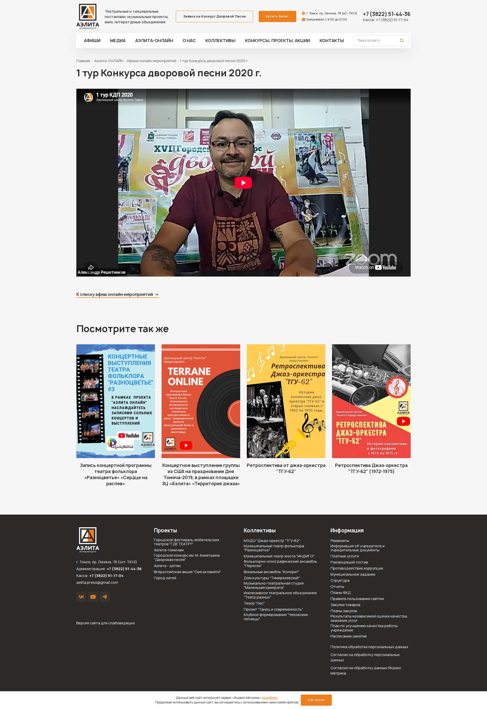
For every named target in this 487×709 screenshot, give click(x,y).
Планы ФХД (341, 593)
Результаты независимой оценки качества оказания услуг (369, 618)
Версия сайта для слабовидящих (105, 623)
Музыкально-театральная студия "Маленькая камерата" (274, 585)
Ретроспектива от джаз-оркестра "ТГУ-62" (286, 468)
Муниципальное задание (353, 574)
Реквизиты (340, 541)
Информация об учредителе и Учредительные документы (358, 548)
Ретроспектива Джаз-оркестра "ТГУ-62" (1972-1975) (371, 468)
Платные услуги (345, 556)
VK (81, 597)
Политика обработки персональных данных (369, 646)
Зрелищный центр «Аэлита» (87, 16)
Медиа (118, 40)
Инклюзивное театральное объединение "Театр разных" (280, 595)
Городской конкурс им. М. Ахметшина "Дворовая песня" (187, 557)
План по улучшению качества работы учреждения (364, 628)
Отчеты (337, 587)
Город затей (165, 578)
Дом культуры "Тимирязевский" (272, 578)
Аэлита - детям (167, 566)
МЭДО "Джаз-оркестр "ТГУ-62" (272, 541)
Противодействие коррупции (357, 568)
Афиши (92, 40)
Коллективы (220, 40)
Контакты (332, 40)
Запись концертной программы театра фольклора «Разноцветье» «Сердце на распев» (115, 474)
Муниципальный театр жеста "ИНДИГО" (279, 556)
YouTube (93, 597)
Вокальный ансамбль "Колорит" (271, 572)
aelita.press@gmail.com (97, 582)
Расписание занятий (349, 636)
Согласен (316, 700)
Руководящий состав (349, 562)
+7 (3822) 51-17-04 (392, 19)
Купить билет (277, 16)
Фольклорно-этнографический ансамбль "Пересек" (280, 563)
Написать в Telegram (105, 597)
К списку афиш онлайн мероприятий (114, 294)
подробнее (269, 698)
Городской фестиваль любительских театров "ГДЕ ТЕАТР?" (186, 542)
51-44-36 (387, 14)
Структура (340, 580)
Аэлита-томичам (169, 550)
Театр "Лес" (254, 603)
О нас (189, 40)
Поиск (402, 40)
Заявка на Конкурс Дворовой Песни (214, 16)
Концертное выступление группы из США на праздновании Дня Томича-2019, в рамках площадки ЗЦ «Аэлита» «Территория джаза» (201, 474)
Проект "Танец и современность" (273, 609)
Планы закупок (344, 611)
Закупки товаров (345, 605)
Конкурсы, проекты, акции (277, 40)
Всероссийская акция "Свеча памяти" (187, 572)
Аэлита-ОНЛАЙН (154, 40)
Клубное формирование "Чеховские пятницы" (276, 617)
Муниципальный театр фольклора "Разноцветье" (274, 548)
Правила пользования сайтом (357, 599)
